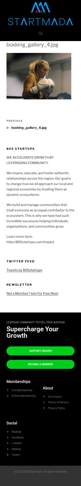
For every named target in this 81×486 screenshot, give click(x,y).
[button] (40, 33)
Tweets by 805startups (24, 270)
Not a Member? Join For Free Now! (32, 293)
